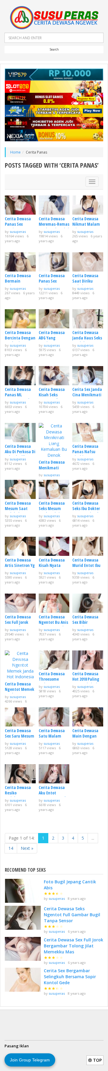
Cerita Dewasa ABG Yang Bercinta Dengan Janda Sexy (54, 341)
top (97, 1060)
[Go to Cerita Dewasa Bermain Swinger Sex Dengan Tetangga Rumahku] (20, 261)
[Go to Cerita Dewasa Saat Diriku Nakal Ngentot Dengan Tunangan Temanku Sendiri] (87, 261)
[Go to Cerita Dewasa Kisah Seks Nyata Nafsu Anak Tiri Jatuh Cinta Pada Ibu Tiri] (54, 375)
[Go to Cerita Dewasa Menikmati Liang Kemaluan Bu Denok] (54, 440)
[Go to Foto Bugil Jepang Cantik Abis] (23, 891)
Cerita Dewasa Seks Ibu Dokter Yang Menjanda (86, 508)
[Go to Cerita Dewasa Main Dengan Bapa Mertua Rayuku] (87, 716)
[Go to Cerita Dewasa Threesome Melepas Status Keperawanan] (54, 660)
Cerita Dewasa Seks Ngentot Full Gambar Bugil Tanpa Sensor (72, 914)
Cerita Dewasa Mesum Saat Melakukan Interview (18, 511)
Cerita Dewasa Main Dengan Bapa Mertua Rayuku (85, 739)
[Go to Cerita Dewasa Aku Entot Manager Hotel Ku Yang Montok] (54, 773)
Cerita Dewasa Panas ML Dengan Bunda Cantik (18, 397)
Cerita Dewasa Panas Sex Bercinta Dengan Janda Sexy (20, 227)
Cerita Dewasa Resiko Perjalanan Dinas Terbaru (18, 796)
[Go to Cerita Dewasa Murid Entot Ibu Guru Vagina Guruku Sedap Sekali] (87, 546)
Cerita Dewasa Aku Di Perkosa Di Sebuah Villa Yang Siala (20, 454)
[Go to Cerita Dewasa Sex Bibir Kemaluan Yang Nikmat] (87, 603)
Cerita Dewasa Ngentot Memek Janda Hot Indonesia (19, 692)
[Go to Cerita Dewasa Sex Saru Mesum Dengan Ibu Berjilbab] (20, 716)
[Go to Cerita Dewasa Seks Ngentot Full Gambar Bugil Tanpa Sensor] (23, 918)
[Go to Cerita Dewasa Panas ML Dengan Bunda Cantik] (20, 375)
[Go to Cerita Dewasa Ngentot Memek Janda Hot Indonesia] (20, 665)
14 (10, 848)
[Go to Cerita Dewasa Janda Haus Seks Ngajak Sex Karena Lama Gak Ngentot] (87, 318)
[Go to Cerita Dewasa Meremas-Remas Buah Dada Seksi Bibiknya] (54, 205)
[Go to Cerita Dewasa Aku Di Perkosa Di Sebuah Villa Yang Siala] (20, 432)
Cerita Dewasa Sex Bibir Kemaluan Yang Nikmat (86, 625)
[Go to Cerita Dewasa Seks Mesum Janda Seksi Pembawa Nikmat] (54, 489)
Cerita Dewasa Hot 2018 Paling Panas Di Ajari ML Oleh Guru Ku (87, 682)
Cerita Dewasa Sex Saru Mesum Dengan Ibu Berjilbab (19, 739)
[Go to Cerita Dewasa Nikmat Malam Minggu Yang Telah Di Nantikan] (87, 205)
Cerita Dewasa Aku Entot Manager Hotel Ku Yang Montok (53, 796)
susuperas (18, 231)
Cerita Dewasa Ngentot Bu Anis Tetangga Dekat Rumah (54, 625)
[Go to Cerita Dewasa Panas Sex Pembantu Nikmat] (54, 261)
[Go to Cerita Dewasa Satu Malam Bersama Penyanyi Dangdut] (54, 716)
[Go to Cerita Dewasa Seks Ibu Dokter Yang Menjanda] (87, 489)
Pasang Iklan (16, 1046)
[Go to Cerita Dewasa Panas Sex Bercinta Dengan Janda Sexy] (20, 205)
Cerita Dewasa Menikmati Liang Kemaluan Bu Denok (53, 470)
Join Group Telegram (30, 1060)
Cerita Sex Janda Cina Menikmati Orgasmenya (87, 394)
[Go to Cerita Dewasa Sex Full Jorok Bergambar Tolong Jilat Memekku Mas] (20, 603)
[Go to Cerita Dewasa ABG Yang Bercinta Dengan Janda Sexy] (54, 318)
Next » (27, 848)
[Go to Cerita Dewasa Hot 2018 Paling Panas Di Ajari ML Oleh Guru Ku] (87, 660)
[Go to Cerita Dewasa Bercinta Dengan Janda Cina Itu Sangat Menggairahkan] (20, 318)
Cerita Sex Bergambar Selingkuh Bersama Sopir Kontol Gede (70, 976)
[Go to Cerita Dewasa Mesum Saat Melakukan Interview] (20, 489)
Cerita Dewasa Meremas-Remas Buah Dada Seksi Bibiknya (54, 227)
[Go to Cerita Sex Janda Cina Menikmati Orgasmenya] (87, 375)
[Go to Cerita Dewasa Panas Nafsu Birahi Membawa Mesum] (87, 432)
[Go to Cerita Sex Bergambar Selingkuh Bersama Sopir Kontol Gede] (23, 980)
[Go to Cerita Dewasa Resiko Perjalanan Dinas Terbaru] (20, 773)
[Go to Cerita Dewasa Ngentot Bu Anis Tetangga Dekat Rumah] (54, 603)
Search (54, 49)
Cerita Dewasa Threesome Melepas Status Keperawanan (53, 682)
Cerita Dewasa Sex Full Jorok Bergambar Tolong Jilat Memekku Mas (73, 946)
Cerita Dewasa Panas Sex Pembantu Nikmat (52, 284)
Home (15, 152)
